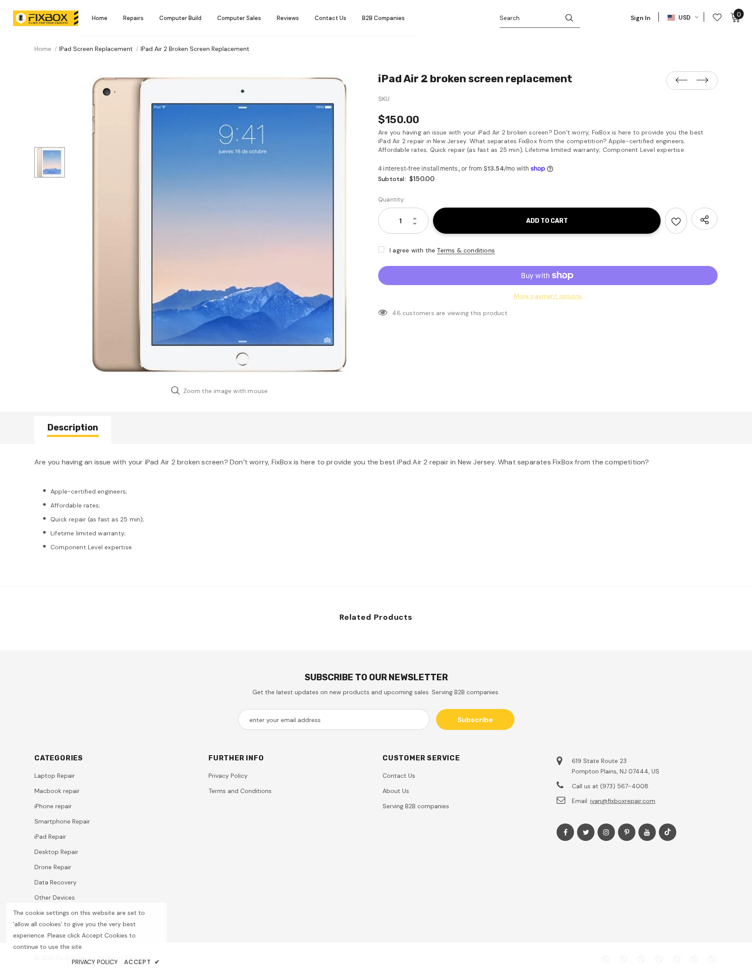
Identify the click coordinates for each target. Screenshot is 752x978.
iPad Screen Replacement (96, 49)
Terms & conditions (466, 250)
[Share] (705, 219)
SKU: (384, 99)
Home (42, 49)
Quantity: (392, 199)
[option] (219, 225)
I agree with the (412, 250)
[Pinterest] (626, 832)
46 (396, 313)
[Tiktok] (667, 832)
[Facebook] (565, 832)
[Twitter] (585, 832)
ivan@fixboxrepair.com (622, 801)
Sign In (641, 18)
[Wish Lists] (676, 221)
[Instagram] (606, 832)
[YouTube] (647, 832)
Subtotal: (392, 179)
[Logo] (45, 18)
